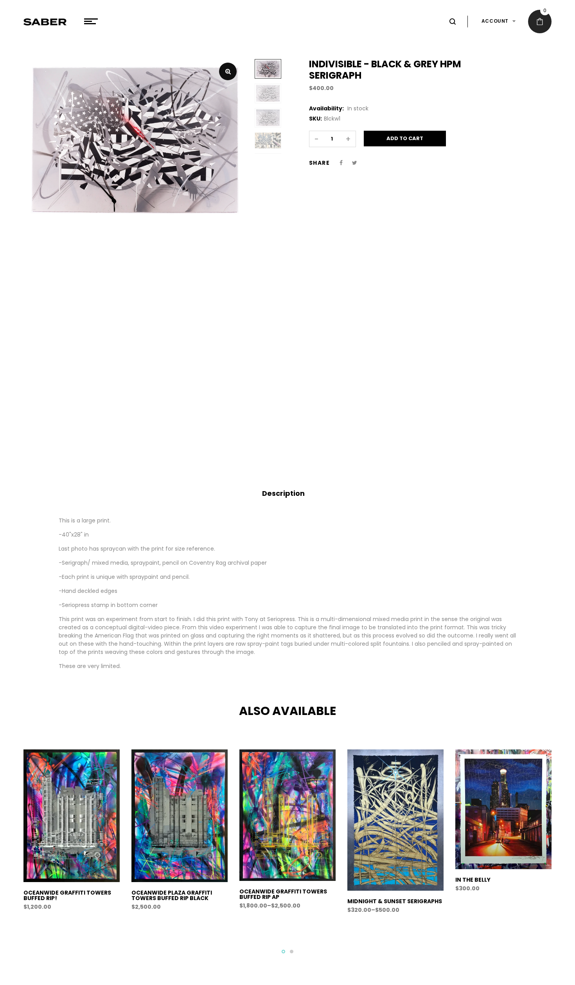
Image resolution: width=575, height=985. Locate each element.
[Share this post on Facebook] (341, 163)
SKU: (315, 118)
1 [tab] (283, 951)
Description (283, 493)
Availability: (326, 108)
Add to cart (404, 138)
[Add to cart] (73, 900)
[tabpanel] (72, 834)
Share (319, 163)
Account (495, 21)
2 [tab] (291, 951)
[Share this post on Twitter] (354, 163)
